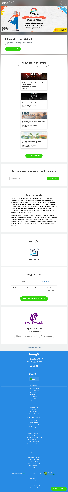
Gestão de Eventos (34, 429)
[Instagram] (34, 366)
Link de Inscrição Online (34, 439)
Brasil (34, 379)
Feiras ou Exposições (34, 413)
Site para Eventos (34, 441)
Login (11, 2)
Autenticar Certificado (34, 463)
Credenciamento (34, 446)
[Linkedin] (31, 366)
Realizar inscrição (13, 49)
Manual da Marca (34, 480)
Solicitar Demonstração (34, 457)
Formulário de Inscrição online (34, 437)
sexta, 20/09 (22, 282)
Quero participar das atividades (34, 298)
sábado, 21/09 (45, 282)
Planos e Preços (34, 461)
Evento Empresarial (34, 388)
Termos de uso (34, 483)
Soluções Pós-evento (34, 431)
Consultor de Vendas (34, 459)
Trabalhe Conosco (34, 478)
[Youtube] (37, 366)
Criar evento (34, 453)
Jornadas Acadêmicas (34, 405)
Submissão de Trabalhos (34, 433)
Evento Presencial (34, 390)
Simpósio (34, 398)
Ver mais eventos (34, 156)
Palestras (34, 409)
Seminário (34, 401)
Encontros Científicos (34, 411)
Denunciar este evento (34, 348)
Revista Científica (34, 422)
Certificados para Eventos (34, 444)
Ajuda (34, 467)
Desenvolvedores (34, 465)
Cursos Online (34, 407)
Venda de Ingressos (34, 427)
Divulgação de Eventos (34, 424)
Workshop (34, 403)
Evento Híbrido (34, 394)
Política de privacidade (34, 487)
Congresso (34, 396)
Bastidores (34, 490)
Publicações (34, 420)
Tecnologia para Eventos (34, 435)
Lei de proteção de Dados (34, 485)
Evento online (34, 392)
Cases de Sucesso (34, 455)
